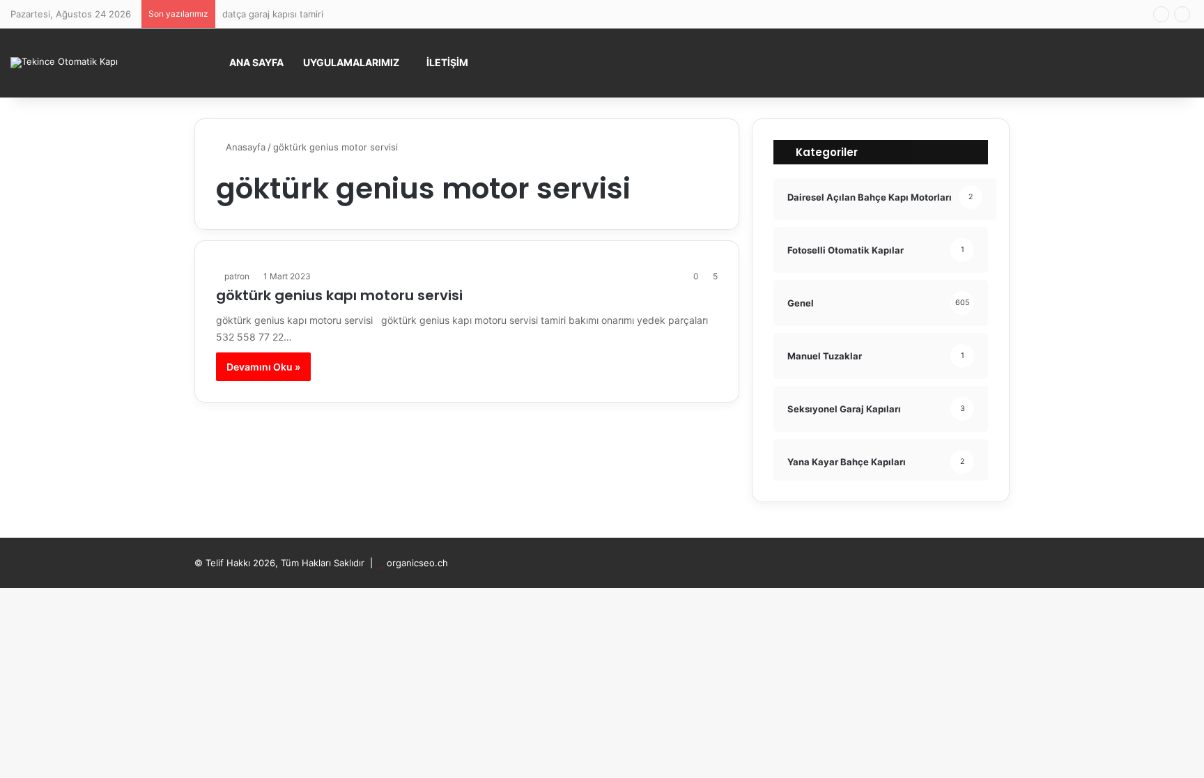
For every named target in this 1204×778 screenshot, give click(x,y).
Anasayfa (244, 147)
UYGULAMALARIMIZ (351, 62)
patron (236, 276)
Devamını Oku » (263, 367)
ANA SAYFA (256, 62)
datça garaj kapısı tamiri (272, 14)
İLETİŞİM (447, 62)
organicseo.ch (417, 562)
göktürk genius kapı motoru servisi (339, 295)
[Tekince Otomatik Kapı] (64, 62)
